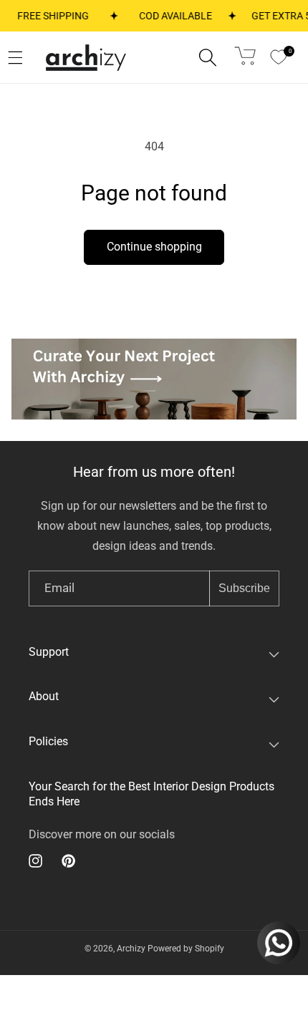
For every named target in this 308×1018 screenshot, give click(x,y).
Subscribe (244, 588)
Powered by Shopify (186, 949)
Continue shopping (154, 246)
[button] (208, 57)
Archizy (131, 949)
